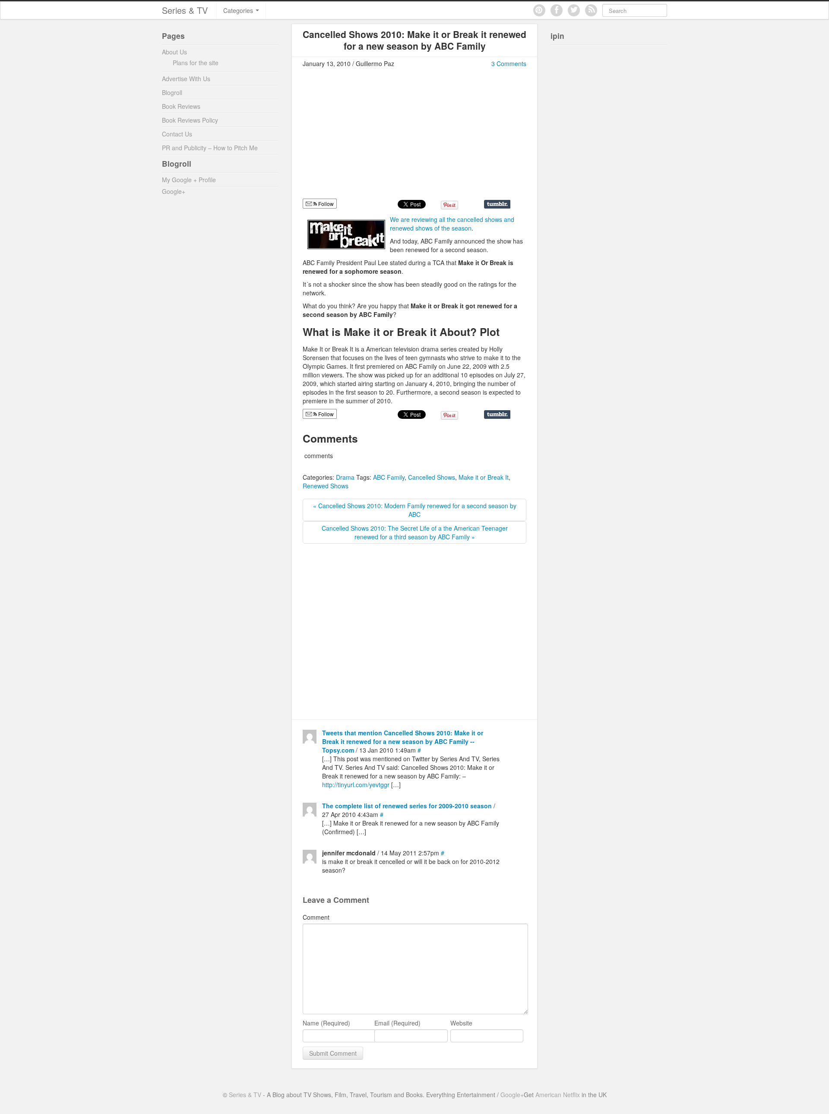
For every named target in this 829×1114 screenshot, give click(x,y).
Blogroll (172, 92)
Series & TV (185, 10)
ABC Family (389, 477)
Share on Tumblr (497, 204)
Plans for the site (195, 62)
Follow (325, 203)
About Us (174, 51)
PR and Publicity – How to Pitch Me (210, 147)
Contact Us (177, 134)
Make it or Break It (484, 477)
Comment (316, 917)
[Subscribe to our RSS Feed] (591, 10)
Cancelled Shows (431, 477)
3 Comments (508, 63)
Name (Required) (326, 1023)
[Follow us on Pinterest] (539, 10)
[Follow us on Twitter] (574, 10)
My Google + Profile (189, 179)
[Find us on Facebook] (557, 10)
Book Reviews (181, 106)
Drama (345, 477)
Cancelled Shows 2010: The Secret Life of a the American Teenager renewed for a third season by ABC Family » (415, 532)
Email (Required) (397, 1023)
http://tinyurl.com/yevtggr (355, 784)
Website (461, 1023)
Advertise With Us (186, 78)
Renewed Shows (325, 485)
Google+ (173, 191)
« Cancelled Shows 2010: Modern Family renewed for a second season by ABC (414, 510)
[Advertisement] (375, 136)
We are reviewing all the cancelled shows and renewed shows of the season (452, 223)
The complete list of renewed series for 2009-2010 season (407, 805)
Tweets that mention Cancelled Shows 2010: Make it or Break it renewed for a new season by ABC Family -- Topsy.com (402, 741)
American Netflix (557, 1094)
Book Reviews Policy (190, 120)
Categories (239, 10)
